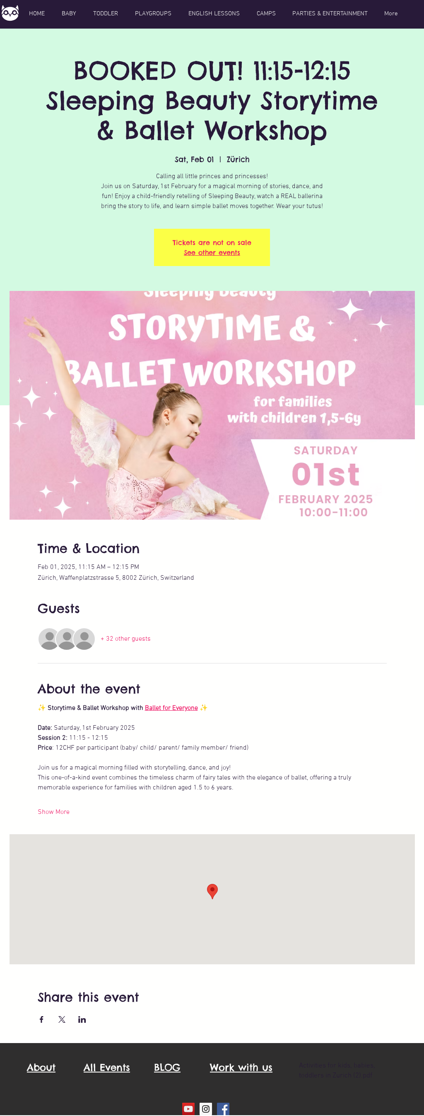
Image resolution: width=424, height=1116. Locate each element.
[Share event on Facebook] (42, 1019)
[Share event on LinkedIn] (82, 1019)
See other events (212, 252)
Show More (54, 812)
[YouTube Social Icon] (188, 1109)
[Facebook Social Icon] (223, 1109)
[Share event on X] (62, 1019)
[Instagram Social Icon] (206, 1109)
